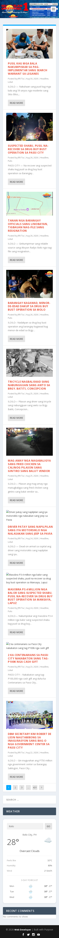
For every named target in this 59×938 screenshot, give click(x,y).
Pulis (10, 161)
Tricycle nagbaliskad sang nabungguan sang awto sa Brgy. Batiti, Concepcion (29, 385)
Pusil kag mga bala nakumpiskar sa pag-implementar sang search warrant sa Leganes (27, 68)
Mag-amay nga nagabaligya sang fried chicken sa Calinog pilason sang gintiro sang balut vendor (29, 466)
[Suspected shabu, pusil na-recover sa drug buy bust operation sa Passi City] (29, 127)
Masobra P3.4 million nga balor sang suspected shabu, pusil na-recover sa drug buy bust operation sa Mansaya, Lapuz (30, 596)
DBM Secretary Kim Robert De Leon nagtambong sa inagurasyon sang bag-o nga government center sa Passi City (29, 740)
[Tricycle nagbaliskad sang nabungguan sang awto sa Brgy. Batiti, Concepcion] (29, 363)
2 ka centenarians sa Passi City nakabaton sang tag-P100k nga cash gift (28, 658)
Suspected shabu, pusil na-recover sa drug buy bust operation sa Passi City (28, 149)
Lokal (10, 82)
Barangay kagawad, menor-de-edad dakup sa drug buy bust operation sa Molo (29, 306)
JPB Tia (21, 78)
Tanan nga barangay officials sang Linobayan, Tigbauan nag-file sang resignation (28, 226)
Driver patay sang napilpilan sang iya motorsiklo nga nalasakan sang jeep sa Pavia (30, 530)
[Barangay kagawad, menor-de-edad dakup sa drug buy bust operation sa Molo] (29, 284)
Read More (16, 102)
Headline (44, 78)
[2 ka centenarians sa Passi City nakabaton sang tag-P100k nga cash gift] (29, 646)
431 (35, 787)
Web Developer (22, 929)
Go (48, 826)
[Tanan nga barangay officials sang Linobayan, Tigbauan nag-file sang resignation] (29, 204)
